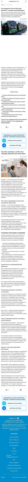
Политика (14, 451)
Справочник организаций (14, 468)
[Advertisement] (14, 51)
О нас (14, 453)
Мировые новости (14, 442)
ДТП (14, 459)
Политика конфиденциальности (12, 456)
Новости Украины (14, 440)
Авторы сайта (14, 471)
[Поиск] (26, 1)
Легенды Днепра (14, 445)
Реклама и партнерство (14, 465)
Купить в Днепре (13, 462)
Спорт (14, 448)
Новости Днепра (14, 437)
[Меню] (2, 1)
